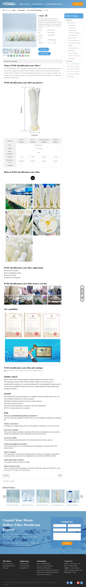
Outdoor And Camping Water (75, 33)
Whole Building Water (74, 48)
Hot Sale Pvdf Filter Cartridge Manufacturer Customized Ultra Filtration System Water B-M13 (43, 505)
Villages (70, 45)
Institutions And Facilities (75, 43)
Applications (69, 20)
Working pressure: (40, 36)
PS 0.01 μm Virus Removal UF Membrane (48, 570)
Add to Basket (44, 53)
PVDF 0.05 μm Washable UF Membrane (75, 74)
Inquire (45, 49)
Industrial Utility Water (74, 55)
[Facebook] (67, 582)
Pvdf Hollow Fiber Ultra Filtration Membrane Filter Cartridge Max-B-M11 (28, 505)
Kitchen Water (72, 25)
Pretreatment (72, 58)
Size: (39, 32)
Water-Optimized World (9, 566)
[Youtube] (78, 582)
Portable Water (72, 27)
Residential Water (71, 22)
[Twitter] (74, 582)
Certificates (6, 568)
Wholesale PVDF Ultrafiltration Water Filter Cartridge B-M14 (13, 505)
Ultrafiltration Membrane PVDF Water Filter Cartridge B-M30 (73, 505)
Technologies (69, 61)
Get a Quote (77, 4)
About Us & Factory (8, 563)
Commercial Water (71, 38)
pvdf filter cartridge (9, 481)
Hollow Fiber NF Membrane (44, 574)
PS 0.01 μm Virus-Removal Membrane (75, 71)
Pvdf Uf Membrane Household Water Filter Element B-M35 (58, 505)
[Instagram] (81, 582)
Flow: (39, 40)
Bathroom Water (72, 30)
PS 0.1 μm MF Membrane (73, 64)
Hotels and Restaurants (74, 40)
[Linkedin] (71, 582)
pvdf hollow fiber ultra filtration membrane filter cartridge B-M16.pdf (24, 370)
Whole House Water (73, 35)
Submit (67, 543)
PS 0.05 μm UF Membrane (73, 69)
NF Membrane (70, 76)
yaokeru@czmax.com (74, 563)
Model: (40, 30)
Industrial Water (71, 50)
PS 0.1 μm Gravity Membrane (74, 66)
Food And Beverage (73, 53)
